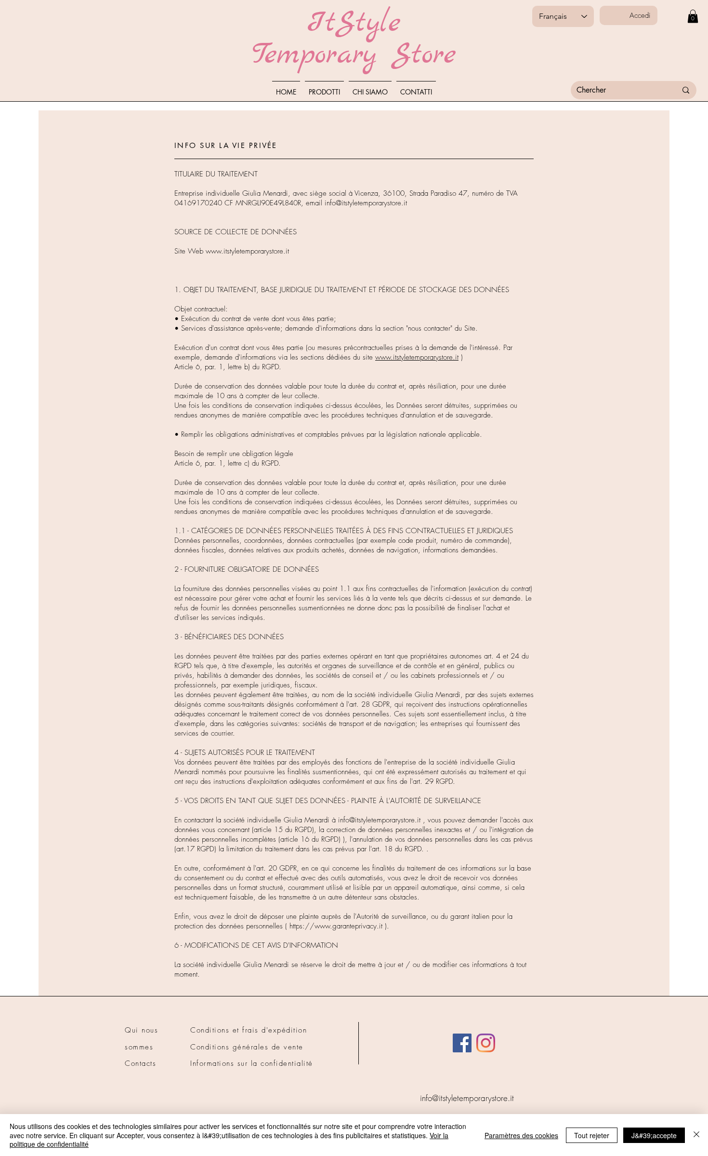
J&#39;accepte (654, 1135)
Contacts (140, 1063)
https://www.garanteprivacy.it (335, 926)
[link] (692, 16)
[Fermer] (696, 1135)
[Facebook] (462, 1043)
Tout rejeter (591, 1135)
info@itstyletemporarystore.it (366, 203)
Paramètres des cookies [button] (521, 1135)
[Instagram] (485, 1043)
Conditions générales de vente (246, 1047)
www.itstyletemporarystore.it (247, 251)
